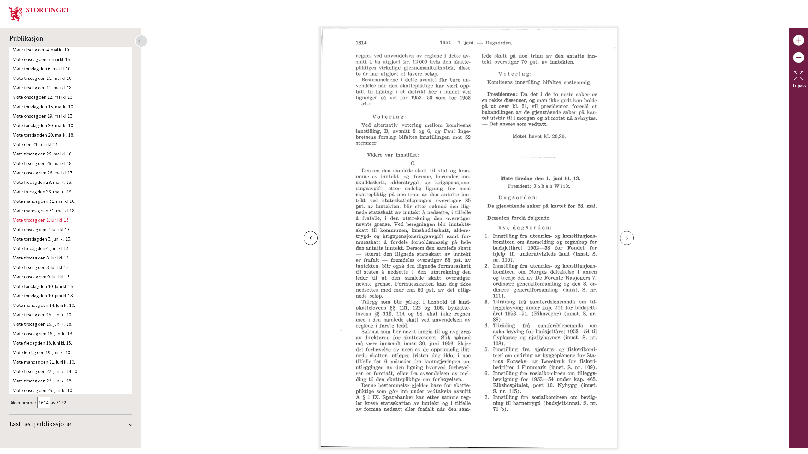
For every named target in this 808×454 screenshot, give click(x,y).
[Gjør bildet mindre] (798, 57)
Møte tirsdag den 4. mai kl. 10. (41, 50)
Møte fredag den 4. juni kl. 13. (41, 248)
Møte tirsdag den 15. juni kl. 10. (42, 314)
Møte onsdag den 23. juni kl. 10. (43, 390)
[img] (39, 13)
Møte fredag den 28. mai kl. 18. (42, 192)
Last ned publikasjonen (42, 425)
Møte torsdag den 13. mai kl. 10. (43, 106)
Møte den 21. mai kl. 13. (36, 144)
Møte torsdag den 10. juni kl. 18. (43, 296)
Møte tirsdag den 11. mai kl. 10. (43, 78)
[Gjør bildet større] (798, 40)
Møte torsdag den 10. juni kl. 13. (43, 286)
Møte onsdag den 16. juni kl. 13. (43, 333)
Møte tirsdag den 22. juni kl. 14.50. (45, 371)
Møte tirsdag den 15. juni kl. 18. (42, 324)
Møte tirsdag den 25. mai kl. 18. (43, 163)
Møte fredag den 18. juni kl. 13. (42, 343)
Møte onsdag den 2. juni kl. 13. (42, 229)
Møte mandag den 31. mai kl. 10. (44, 201)
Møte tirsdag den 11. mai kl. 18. (43, 87)
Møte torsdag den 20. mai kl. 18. (43, 135)
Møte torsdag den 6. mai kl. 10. (42, 69)
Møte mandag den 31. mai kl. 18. (44, 210)
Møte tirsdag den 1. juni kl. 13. (41, 220)
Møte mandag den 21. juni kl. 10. (44, 362)
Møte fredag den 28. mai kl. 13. (42, 182)
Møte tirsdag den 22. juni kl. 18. (42, 381)
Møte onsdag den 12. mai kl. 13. (43, 97)
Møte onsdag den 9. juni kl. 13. (42, 277)
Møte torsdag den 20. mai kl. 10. (43, 125)
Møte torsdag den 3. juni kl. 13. (42, 239)
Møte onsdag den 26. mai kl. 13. (43, 173)
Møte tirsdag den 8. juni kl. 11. (41, 258)
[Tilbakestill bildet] (798, 75)
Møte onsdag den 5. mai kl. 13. (42, 59)
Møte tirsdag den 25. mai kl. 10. (43, 154)
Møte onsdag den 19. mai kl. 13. (43, 116)
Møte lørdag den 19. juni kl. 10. (42, 352)
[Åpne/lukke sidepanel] (141, 41)
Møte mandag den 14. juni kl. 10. (44, 305)
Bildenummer (22, 402)
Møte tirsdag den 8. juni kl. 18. (41, 267)
